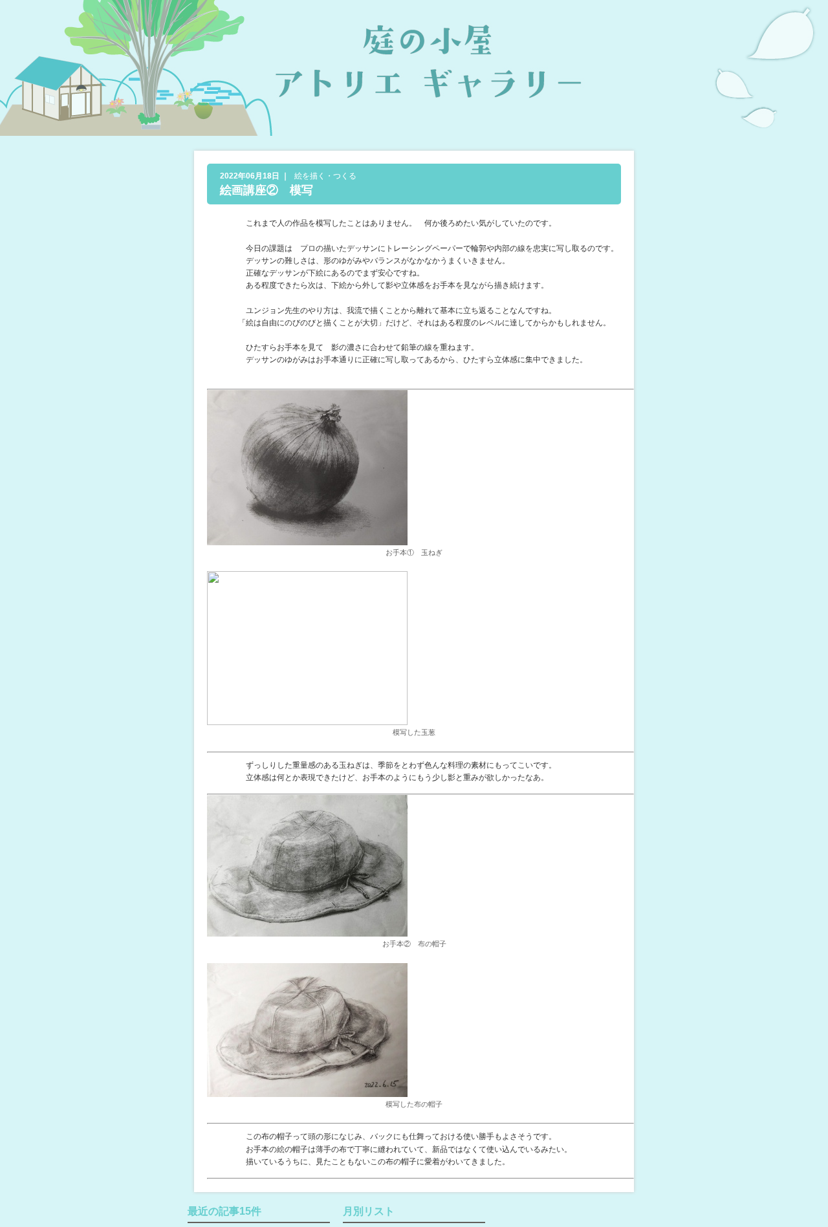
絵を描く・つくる (325, 175)
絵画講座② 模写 (266, 190)
